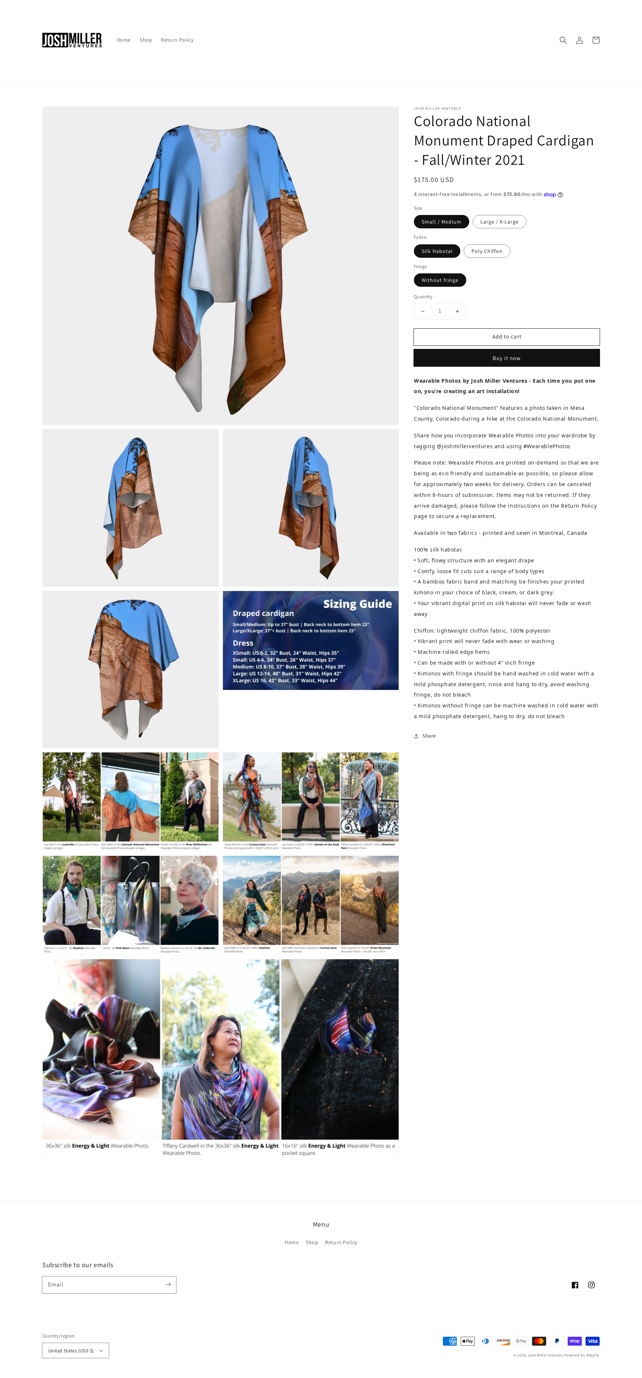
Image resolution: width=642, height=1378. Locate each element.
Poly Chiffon (487, 251)
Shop (312, 1242)
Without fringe (440, 280)
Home (292, 1242)
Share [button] (429, 735)
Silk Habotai (437, 251)
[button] (563, 40)
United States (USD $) (71, 1351)
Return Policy (341, 1242)
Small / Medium (441, 222)
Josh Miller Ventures (545, 1355)
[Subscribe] (168, 1284)
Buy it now (507, 358)
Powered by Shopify (582, 1355)
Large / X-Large (499, 222)
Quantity (423, 297)
